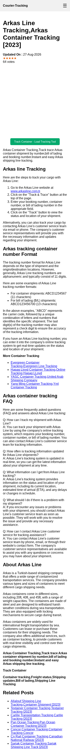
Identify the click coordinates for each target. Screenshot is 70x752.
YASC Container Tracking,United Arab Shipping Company (37, 378)
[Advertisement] (35, 101)
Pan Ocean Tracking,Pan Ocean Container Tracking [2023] (33, 724)
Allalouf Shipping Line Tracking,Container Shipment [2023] (35, 702)
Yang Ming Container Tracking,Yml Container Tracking (35, 385)
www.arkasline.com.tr (25, 191)
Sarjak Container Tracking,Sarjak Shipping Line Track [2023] (33, 745)
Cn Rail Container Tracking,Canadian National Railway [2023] (37, 738)
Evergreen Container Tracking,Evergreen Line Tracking (34, 364)
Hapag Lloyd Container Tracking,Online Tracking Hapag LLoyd (38, 371)
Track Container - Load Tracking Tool (35, 141)
